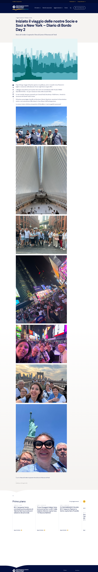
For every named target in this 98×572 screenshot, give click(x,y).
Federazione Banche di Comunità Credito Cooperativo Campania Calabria (21, 7)
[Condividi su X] (13, 87)
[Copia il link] (13, 92)
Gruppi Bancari (81, 1)
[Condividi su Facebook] (13, 85)
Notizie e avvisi (28, 17)
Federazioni (72, 1)
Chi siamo (37, 8)
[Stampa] (13, 96)
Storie (66, 8)
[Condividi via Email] (13, 94)
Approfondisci (17, 530)
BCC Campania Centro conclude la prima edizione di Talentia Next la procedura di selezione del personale (23, 510)
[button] (84, 501)
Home (65, 570)
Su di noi (77, 570)
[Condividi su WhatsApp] (13, 89)
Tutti (74, 501)
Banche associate (47, 8)
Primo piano (19, 501)
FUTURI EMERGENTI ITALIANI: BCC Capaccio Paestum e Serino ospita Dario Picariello (69, 509)
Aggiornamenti (57, 8)
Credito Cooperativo (17, 1)
